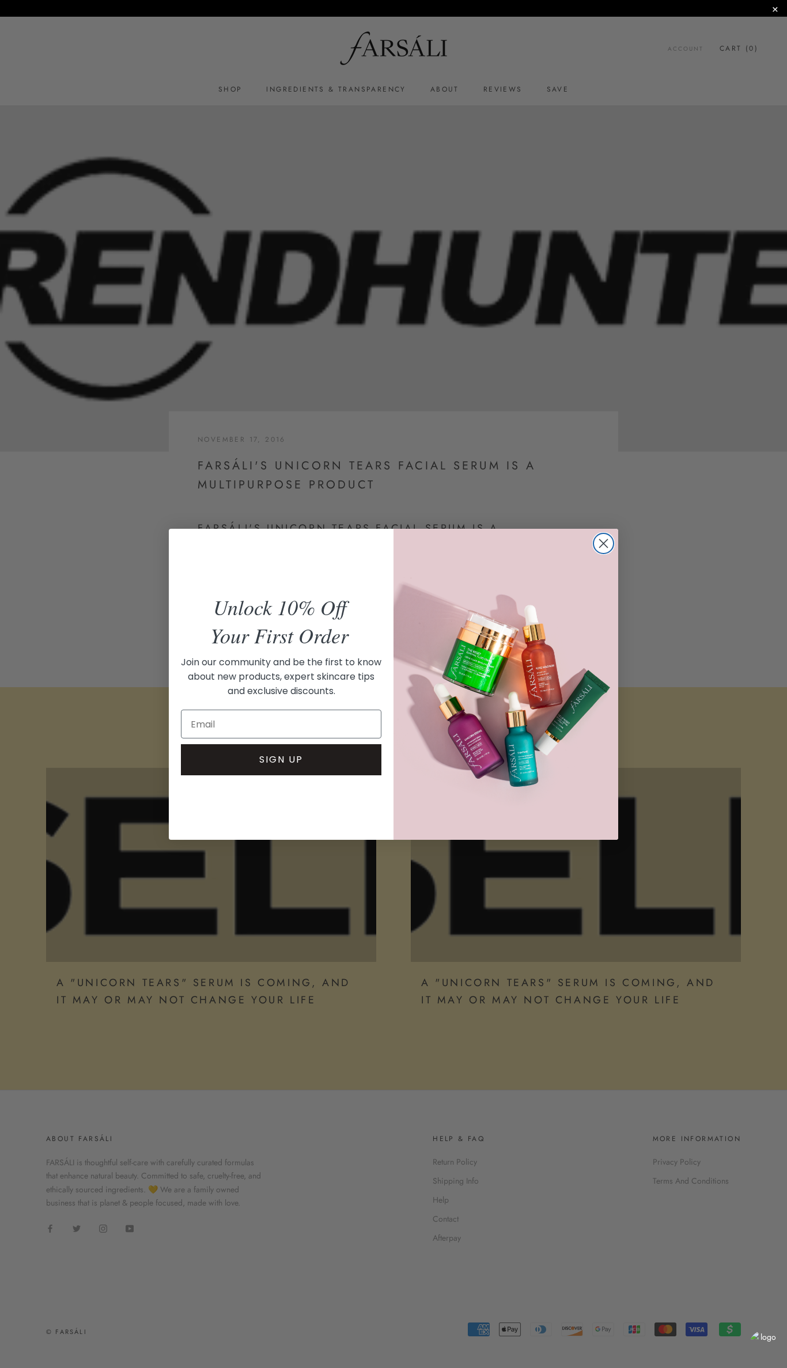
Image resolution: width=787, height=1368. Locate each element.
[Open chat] (764, 1345)
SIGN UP (281, 759)
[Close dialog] (603, 543)
